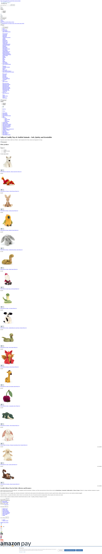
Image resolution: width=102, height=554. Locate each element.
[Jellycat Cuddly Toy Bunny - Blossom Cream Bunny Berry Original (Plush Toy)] (7, 442)
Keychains (4, 130)
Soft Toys (4, 117)
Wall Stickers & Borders (7, 126)
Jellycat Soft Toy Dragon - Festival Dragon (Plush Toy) (9, 191)
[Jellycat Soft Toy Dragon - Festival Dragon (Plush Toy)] (7, 188)
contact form (6, 504)
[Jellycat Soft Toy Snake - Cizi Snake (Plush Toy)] (7, 305)
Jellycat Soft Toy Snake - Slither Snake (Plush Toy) (9, 269)
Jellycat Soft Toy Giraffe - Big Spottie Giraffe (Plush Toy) (10, 386)
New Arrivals (5, 112)
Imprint (4, 515)
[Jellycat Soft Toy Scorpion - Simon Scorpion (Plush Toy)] (7, 481)
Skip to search (10, 0)
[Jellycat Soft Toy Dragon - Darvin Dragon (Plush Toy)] (7, 364)
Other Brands (7, 121)
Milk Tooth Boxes (6, 132)
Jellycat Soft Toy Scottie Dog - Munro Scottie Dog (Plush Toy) (11, 171)
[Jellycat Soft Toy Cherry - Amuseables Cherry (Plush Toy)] (7, 403)
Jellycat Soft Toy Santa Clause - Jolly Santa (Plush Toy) (9, 288)
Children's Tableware (6, 127)
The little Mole (5, 122)
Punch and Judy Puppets (7, 115)
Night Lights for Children (7, 124)
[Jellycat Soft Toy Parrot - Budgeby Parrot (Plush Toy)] (7, 227)
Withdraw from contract (4, 522)
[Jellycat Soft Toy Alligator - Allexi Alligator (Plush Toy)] (7, 422)
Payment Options (5, 510)
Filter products (4, 142)
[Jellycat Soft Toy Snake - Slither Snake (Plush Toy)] (7, 266)
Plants (5, 152)
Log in (1, 20)
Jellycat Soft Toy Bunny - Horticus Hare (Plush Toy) (9, 210)
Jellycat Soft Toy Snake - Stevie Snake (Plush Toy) (9, 347)
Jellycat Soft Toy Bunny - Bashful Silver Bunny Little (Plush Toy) (11, 249)
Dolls (3, 116)
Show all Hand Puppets (6, 31)
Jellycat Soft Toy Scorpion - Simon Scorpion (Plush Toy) (10, 484)
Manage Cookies (5, 520)
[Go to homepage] (5, 3)
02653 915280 (4, 501)
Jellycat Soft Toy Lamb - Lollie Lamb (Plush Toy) (8, 464)
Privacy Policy (5, 514)
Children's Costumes (6, 129)
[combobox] (5, 5)
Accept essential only (70, 550)
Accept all (79, 550)
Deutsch (4, 11)
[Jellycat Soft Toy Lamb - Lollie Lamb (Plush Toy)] (7, 461)
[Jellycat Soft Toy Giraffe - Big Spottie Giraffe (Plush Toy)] (7, 383)
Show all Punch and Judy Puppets (8, 71)
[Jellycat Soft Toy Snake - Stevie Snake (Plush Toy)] (7, 344)
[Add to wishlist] (2, 170)
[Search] (11, 5)
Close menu (4, 18)
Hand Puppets (5, 113)
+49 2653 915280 (5, 502)
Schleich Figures (5, 123)
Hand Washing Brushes (6, 134)
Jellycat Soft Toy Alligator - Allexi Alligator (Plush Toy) (9, 425)
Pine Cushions (5, 133)
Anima (6, 118)
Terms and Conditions (6, 512)
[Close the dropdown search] (14, 5)
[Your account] (1, 16)
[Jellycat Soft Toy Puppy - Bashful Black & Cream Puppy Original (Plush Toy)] (7, 325)
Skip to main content (4, 0)
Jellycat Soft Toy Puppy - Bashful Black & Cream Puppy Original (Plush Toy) (13, 327)
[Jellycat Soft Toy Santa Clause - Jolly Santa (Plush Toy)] (7, 286)
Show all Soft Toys (6, 93)
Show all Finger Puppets (7, 64)
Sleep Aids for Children (6, 125)
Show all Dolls (5, 81)
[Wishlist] (1, 14)
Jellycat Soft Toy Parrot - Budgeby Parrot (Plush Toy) (9, 230)
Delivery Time (5, 509)
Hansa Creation (7, 119)
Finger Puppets (5, 114)
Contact (4, 519)
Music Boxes (5, 131)
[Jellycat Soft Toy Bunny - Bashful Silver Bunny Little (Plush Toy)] (7, 247)
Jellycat (6, 120)
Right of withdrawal (6, 513)
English (4, 12)
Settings (61, 550)
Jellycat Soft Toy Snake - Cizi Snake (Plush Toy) (8, 308)
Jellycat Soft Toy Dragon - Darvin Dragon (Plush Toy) (9, 366)
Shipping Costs (5, 508)
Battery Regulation (6, 511)
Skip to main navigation (16, 0)
